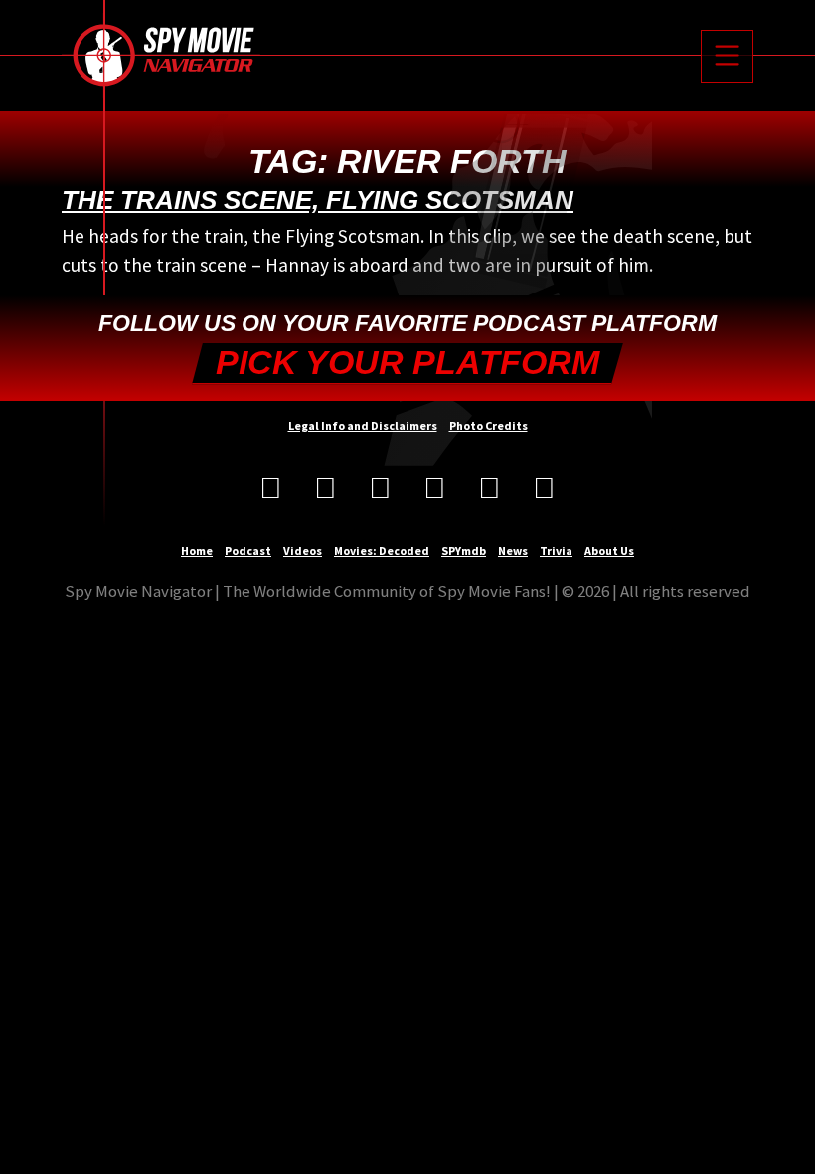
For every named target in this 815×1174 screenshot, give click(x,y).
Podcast (248, 550)
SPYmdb (463, 550)
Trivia (556, 550)
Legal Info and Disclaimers (362, 425)
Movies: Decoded (381, 550)
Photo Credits (488, 425)
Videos (302, 550)
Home (197, 550)
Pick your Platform (407, 362)
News (513, 550)
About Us (609, 550)
